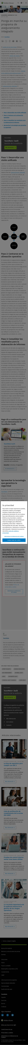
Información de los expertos (9, 980)
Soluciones (4, 959)
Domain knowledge (19, 669)
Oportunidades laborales (8, 983)
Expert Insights (9, 941)
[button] (2, 41)
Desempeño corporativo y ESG (9, 969)
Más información (9, 781)
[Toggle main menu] (25, 2)
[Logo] (8, 3)
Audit (3, 676)
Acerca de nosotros (6, 948)
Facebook (7, 1015)
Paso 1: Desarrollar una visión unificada (15, 112)
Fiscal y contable (5, 965)
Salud (2, 962)
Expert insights (6, 669)
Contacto (8, 725)
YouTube (12, 1015)
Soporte (3, 997)
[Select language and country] (22, 2)
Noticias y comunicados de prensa (10, 951)
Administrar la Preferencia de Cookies (14, 591)
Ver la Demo (9, 722)
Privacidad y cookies (7, 1032)
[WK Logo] (7, 1020)
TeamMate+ (4, 491)
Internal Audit (19, 672)
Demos (3, 1003)
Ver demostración (9, 468)
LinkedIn (2, 1015)
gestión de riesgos (14, 56)
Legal (2, 975)
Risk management (7, 672)
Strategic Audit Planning (9, 680)
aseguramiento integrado (10, 86)
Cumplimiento (5, 972)
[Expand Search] (18, 2)
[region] (14, 522)
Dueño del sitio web (6, 989)
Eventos (3, 954)
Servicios (3, 1000)
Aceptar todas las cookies (14, 540)
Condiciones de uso (6, 1029)
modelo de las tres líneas (10, 47)
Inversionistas (5, 986)
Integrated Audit (12, 676)
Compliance (22, 680)
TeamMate (7, 37)
